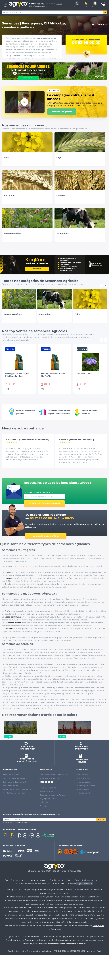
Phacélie (9, 628)
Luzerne (9, 578)
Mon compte (82, 775)
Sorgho (8, 584)
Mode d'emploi (46, 791)
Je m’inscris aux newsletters (44, 503)
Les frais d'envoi (10, 786)
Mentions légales (38, 880)
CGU (69, 880)
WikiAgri (43, 806)
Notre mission (82, 789)
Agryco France (83, 884)
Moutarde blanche (14, 623)
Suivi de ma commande (14, 778)
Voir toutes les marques (14, 793)
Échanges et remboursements (17, 789)
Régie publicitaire (47, 798)
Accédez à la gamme (62, 111)
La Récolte (44, 802)
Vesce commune (13, 617)
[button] (77, 4)
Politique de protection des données (33, 884)
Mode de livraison (11, 775)
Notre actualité (83, 782)
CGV (77, 880)
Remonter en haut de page (101, 943)
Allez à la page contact (46, 536)
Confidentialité (56, 880)
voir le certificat (94, 951)
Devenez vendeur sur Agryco (52, 795)
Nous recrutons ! (83, 793)
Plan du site (58, 884)
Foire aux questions (48, 788)
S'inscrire (101, 819)
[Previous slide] (101, 340)
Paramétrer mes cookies (16, 880)
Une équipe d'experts (85, 786)
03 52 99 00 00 (36, 4)
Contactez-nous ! (84, 778)
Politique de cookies (91, 880)
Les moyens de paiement (14, 782)
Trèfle (7, 572)
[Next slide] (105, 340)
